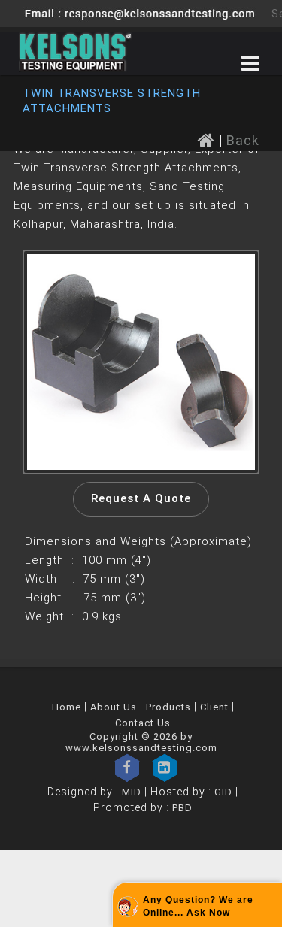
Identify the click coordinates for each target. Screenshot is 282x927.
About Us (113, 707)
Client (214, 707)
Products (168, 707)
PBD (182, 807)
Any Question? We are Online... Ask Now (198, 906)
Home (66, 707)
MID (130, 792)
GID (223, 792)
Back (242, 140)
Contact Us (143, 723)
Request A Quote (141, 498)
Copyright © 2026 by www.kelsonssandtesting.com (141, 742)
